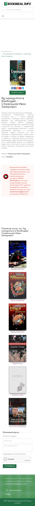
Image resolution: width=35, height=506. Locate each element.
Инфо (8, 494)
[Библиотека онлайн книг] (17, 3)
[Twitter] (23, 88)
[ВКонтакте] (12, 88)
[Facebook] (15, 88)
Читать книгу (17, 92)
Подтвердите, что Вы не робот (14, 454)
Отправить (9, 466)
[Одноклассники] (17, 88)
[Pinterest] (20, 88)
